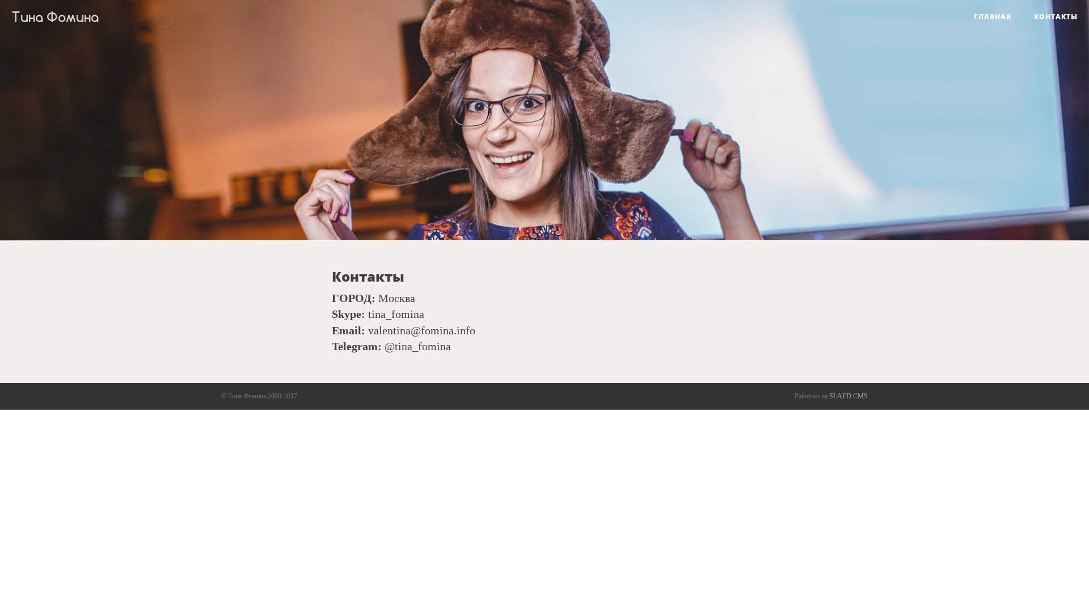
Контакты (1056, 17)
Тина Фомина (55, 17)
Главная (992, 17)
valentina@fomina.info (421, 330)
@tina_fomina (418, 346)
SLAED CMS (848, 396)
